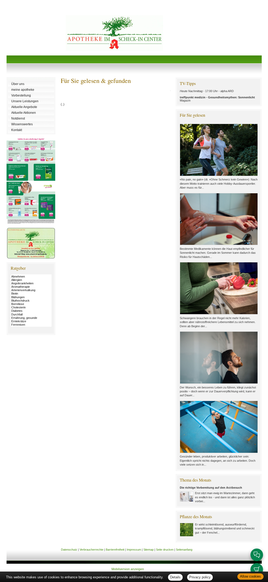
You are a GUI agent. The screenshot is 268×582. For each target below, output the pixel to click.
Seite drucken (165, 549)
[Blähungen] (31, 297)
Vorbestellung (21, 95)
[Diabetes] (31, 311)
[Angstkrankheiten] (31, 283)
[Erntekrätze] (31, 321)
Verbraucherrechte (91, 549)
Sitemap (148, 549)
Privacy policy (200, 577)
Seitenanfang (184, 549)
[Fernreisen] (31, 324)
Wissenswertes (22, 124)
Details (175, 577)
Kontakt (16, 130)
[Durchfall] (31, 314)
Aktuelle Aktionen (23, 113)
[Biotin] (31, 293)
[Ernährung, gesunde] (31, 318)
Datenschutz (69, 549)
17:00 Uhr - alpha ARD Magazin (217, 95)
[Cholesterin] (31, 307)
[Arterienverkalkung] (31, 290)
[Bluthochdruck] (31, 300)
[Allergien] (31, 280)
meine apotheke (22, 90)
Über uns (17, 84)
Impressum (134, 549)
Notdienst (18, 118)
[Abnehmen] (31, 276)
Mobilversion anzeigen (127, 569)
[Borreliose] (31, 304)
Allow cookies (250, 576)
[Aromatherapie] (31, 287)
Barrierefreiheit (115, 549)
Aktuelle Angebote (24, 107)
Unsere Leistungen (24, 101)
